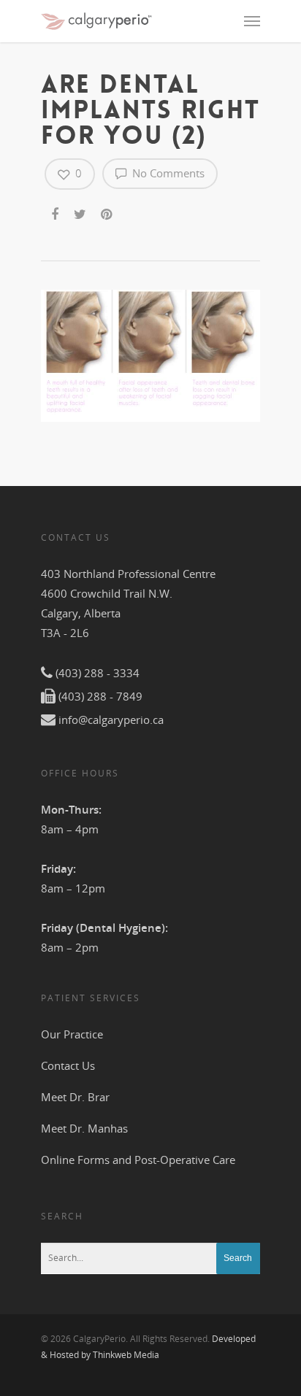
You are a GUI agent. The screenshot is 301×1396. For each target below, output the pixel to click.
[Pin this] (107, 211)
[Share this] (56, 211)
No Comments (167, 173)
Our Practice (72, 1034)
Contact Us (68, 1065)
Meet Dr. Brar (75, 1097)
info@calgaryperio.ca (111, 719)
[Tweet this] (80, 211)
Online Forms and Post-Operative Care (138, 1159)
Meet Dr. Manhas (84, 1128)
